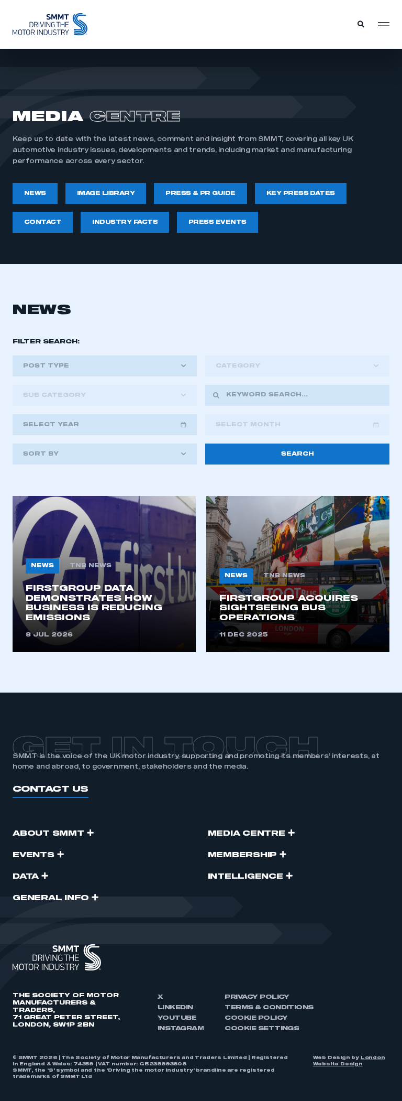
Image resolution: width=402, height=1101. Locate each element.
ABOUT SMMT (48, 833)
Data (26, 876)
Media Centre (246, 833)
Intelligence (245, 876)
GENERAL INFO (51, 898)
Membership (242, 855)
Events (33, 855)
